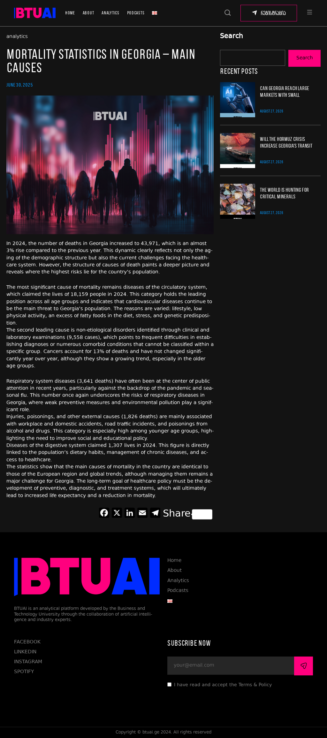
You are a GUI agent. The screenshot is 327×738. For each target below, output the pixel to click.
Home (70, 13)
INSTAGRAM (28, 662)
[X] (116, 514)
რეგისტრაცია (273, 13)
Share (177, 514)
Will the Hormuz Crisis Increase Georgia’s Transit (286, 142)
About (88, 13)
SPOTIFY (24, 672)
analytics (17, 37)
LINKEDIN (25, 652)
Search (231, 36)
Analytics (110, 13)
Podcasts (136, 13)
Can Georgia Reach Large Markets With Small (284, 91)
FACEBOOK (27, 642)
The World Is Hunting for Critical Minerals (284, 193)
